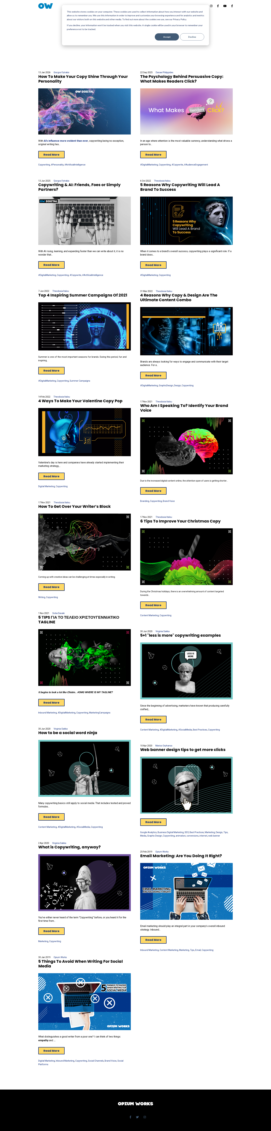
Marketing (210, 832)
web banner (214, 835)
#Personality (57, 164)
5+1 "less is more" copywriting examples (180, 635)
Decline (192, 37)
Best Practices (200, 729)
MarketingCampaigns (99, 712)
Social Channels (96, 1061)
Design (177, 385)
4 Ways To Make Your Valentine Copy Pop (80, 401)
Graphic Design (154, 835)
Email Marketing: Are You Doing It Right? (181, 856)
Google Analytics (148, 832)
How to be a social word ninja (67, 732)
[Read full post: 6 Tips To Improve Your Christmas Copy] (186, 556)
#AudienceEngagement (196, 164)
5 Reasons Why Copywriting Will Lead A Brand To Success (180, 187)
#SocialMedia (185, 729)
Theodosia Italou (162, 181)
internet (203, 835)
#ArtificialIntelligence (74, 164)
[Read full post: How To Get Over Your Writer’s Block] (84, 542)
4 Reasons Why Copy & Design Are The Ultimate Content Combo (178, 297)
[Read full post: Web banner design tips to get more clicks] (186, 785)
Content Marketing (149, 615)
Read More (51, 155)
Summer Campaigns (80, 381)
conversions (193, 835)
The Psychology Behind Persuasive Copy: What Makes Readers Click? (181, 79)
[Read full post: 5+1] (186, 670)
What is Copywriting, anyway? (69, 847)
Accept (167, 37)
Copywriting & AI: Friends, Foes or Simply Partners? (79, 187)
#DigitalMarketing (149, 164)
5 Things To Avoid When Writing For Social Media (80, 964)
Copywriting (44, 164)
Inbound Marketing (47, 712)
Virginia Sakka (163, 631)
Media (143, 835)
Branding (144, 501)
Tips (225, 832)
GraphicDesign (166, 385)
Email (198, 950)
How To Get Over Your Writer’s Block (74, 506)
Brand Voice (169, 501)
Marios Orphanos (163, 745)
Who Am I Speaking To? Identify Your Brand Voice (184, 408)
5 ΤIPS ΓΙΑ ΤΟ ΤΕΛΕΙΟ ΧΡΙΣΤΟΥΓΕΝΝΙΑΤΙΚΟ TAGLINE (78, 620)
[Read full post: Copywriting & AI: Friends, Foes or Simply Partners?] (84, 221)
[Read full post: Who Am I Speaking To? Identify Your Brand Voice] (186, 445)
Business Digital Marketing (171, 832)
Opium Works (162, 851)
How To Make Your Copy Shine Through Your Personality (83, 79)
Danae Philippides (164, 72)
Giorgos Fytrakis (61, 72)
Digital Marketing (46, 486)
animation (181, 835)
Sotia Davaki (58, 613)
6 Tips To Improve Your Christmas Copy (180, 521)
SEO (187, 832)
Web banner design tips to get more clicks (183, 749)
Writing (41, 597)
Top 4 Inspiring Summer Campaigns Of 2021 (82, 295)
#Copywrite (177, 164)
